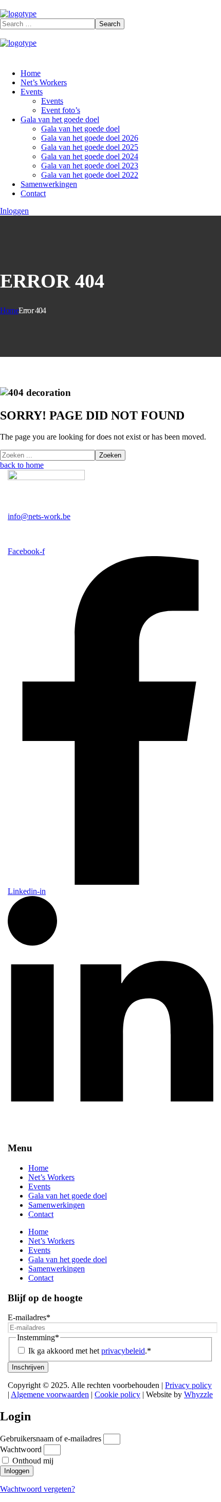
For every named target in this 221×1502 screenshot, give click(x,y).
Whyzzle (198, 1394)
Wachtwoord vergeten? (37, 1489)
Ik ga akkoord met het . (89, 1350)
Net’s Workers (51, 1177)
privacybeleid (123, 1350)
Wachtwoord (21, 1449)
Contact (40, 1214)
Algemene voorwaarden (50, 1394)
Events (39, 1186)
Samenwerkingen (56, 1205)
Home (9, 310)
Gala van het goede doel (67, 1195)
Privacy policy (188, 1385)
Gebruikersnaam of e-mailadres (50, 1438)
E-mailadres (29, 1317)
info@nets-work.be (39, 516)
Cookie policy (117, 1394)
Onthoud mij (31, 1460)
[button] (14, 210)
